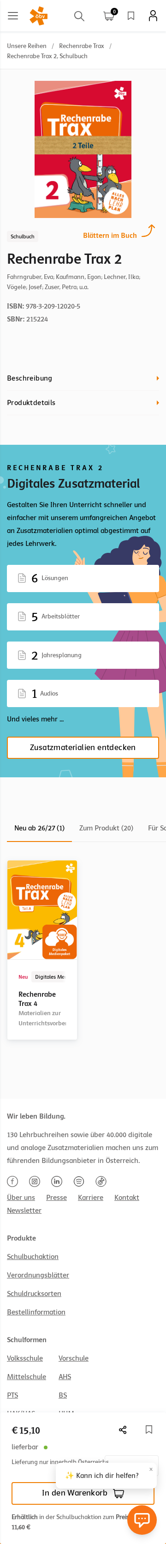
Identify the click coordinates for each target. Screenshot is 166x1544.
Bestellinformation (36, 1312)
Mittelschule (26, 1377)
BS (63, 1395)
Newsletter (24, 1210)
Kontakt (126, 1197)
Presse (56, 1197)
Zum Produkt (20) (106, 828)
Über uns (21, 1197)
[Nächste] (123, 1429)
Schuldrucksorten (34, 1294)
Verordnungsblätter (38, 1275)
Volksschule (25, 1358)
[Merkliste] (130, 15)
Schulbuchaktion (33, 1257)
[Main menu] (12, 15)
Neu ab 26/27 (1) (39, 828)
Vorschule (74, 1358)
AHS (65, 1377)
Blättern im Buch (110, 235)
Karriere (90, 1197)
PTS (12, 1395)
